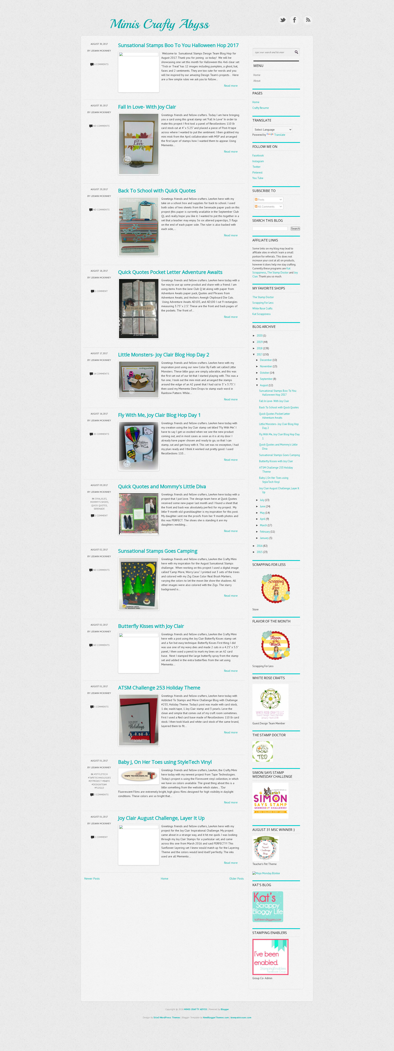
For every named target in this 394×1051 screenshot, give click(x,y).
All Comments (266, 206)
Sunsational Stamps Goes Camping (157, 550)
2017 (259, 354)
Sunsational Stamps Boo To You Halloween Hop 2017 (178, 45)
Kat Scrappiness (261, 314)
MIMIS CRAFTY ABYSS (195, 1009)
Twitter (256, 167)
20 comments (101, 434)
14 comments (101, 373)
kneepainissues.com (241, 1017)
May (262, 513)
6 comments (101, 64)
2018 (259, 348)
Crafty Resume (260, 108)
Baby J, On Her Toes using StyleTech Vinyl (165, 761)
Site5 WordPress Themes (166, 1017)
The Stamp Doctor (278, 272)
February (265, 531)
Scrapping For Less (263, 302)
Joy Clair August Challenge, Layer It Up (161, 817)
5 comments (101, 706)
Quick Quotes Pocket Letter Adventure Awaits (170, 272)
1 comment (101, 291)
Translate (279, 135)
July (262, 500)
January (264, 538)
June (262, 506)
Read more (231, 85)
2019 (259, 342)
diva (97, 498)
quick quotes (99, 505)
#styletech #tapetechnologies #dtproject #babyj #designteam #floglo (99, 781)
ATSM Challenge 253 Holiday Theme (159, 687)
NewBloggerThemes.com (216, 1017)
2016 (259, 546)
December (266, 360)
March (263, 525)
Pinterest (257, 172)
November (266, 366)
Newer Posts (92, 878)
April (262, 519)
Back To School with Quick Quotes (157, 190)
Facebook (258, 155)
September (266, 379)
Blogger (225, 1009)
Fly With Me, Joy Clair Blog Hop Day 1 (159, 414)
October (264, 372)
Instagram (258, 161)
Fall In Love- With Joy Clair (147, 106)
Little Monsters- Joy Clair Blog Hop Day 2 (163, 354)
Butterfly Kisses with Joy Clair (151, 626)
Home (164, 878)
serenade (99, 508)
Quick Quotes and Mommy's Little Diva (162, 486)
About (256, 81)
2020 (259, 335)
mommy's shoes (99, 502)
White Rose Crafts (262, 308)
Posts (260, 199)
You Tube (257, 178)
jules (104, 498)
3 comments (101, 794)
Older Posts (236, 878)
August (264, 385)
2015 (259, 552)
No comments (101, 125)
